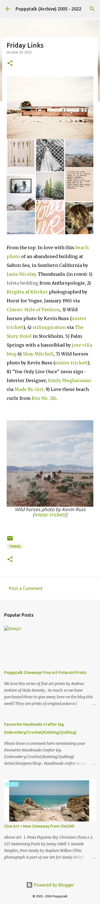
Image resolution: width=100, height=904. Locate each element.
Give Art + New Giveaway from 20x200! (39, 826)
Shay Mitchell (38, 354)
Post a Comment (25, 588)
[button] (10, 63)
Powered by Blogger (53, 884)
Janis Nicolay (21, 274)
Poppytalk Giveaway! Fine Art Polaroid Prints (45, 672)
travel (15, 546)
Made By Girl (28, 389)
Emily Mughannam (69, 380)
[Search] (92, 9)
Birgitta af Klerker (27, 292)
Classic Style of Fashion (33, 309)
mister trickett (71, 362)
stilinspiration (49, 327)
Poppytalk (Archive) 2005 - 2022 (48, 8)
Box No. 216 (44, 398)
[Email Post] (10, 540)
